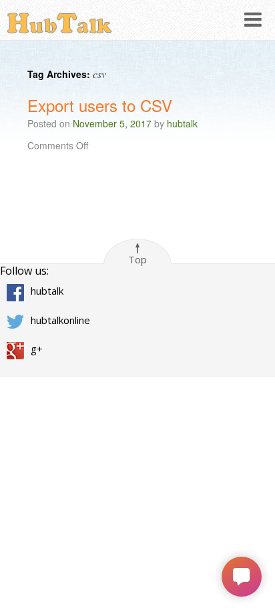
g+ (37, 348)
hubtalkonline (60, 320)
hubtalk (182, 123)
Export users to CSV (99, 105)
